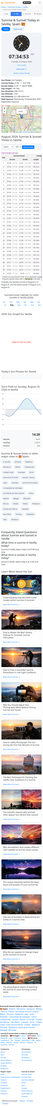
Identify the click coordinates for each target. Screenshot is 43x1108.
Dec (39, 305)
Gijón (5, 483)
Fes (12, 1040)
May (32, 302)
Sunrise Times (27, 1074)
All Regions (26, 1057)
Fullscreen (21, 69)
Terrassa (19, 514)
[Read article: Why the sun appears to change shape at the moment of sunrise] (21, 939)
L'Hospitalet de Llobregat (12, 488)
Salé (32, 1040)
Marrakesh (26, 1040)
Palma (25, 504)
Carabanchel (29, 467)
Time (5, 14)
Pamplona (36, 504)
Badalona (28, 462)
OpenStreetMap (29, 132)
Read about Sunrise (11, 604)
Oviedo (15, 504)
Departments (5, 1088)
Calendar (37, 14)
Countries (4, 1085)
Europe (3, 1057)
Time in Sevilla (21, 65)
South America (6, 1063)
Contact (5, 1103)
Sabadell (25, 509)
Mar (18, 302)
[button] (21, 117)
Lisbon (23, 1036)
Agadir (38, 1040)
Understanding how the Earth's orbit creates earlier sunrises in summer (19, 598)
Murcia (5, 504)
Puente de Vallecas (10, 509)
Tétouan (30, 1042)
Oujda (16, 1042)
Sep (18, 305)
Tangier (17, 1040)
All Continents (27, 1060)
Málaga (16, 498)
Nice (24, 1038)
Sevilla (25, 7)
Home (3, 7)
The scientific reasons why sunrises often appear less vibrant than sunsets (20, 813)
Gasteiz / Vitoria (28, 477)
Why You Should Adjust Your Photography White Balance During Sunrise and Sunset (19, 707)
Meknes (9, 1042)
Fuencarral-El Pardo (10, 477)
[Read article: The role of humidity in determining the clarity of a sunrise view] (21, 904)
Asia (2, 1055)
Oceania (4, 1066)
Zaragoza (14, 519)
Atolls (3, 1074)
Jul (5, 305)
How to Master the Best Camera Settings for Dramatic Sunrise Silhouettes (17, 635)
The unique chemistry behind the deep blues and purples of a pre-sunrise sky (21, 883)
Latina (31, 493)
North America (6, 1060)
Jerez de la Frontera (30, 483)
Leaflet (20, 132)
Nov (32, 305)
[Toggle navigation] (40, 2)
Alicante (18, 462)
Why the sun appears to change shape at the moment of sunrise (20, 953)
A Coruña (6, 462)
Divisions (4, 1094)
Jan (4, 302)
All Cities (25, 1055)
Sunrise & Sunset (14, 7)
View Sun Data (28, 147)
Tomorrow (18, 29)
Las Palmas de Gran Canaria (13, 493)
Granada (15, 483)
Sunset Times (26, 1077)
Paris (39, 1036)
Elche (32, 472)
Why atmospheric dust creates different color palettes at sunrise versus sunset (21, 848)
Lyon (11, 1038)
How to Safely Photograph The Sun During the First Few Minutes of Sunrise (21, 743)
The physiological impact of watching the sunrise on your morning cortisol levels (20, 989)
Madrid (6, 498)
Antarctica (4, 1068)
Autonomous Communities (11, 1077)
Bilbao (17, 467)
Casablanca (5, 1040)
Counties (4, 1083)
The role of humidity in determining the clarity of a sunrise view (21, 918)
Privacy (30, 1101)
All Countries (26, 1052)
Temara (11, 1045)
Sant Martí (7, 514)
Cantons (4, 1080)
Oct (25, 305)
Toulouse (17, 1038)
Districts (4, 1091)
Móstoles (26, 498)
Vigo (5, 519)
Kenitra (22, 1042)
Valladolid (30, 514)
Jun (39, 302)
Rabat (3, 1042)
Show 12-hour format (22, 73)
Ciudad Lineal (8, 472)
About (22, 1101)
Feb (10, 302)
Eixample (21, 472)
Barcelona (7, 467)
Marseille (4, 1038)
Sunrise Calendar (28, 1080)
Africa (3, 1052)
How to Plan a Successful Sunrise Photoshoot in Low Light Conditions (19, 671)
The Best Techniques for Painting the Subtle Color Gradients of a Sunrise (20, 778)
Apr (24, 302)
